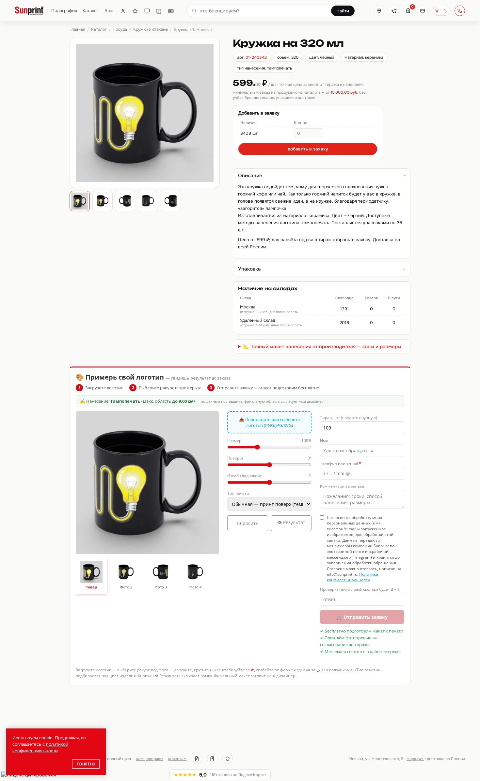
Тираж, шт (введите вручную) (348, 417)
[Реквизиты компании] (197, 759)
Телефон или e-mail (340, 463)
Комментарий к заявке (342, 486)
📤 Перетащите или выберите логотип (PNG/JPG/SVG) (269, 422)
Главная (77, 29)
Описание (250, 175)
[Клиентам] (123, 11)
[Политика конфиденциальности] (227, 759)
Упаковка (249, 269)
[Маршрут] (379, 11)
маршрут (415, 758)
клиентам (177, 758)
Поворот (269, 458)
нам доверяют (149, 758)
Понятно (86, 764)
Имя (324, 440)
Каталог (91, 10)
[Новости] (159, 11)
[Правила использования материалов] (212, 759)
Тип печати (238, 493)
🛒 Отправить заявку (362, 617)
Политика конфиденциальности (352, 577)
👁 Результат (291, 522)
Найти (342, 11)
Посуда (120, 29)
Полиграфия (64, 10)
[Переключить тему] (441, 11)
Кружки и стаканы (150, 29)
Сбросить (247, 523)
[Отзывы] (135, 11)
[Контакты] (171, 11)
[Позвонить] (460, 11)
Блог (109, 10)
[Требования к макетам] (147, 11)
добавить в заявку (308, 149)
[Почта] (422, 11)
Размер (269, 440)
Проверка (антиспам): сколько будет (360, 589)
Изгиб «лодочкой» (269, 475)
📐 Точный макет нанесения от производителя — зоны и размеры (322, 346)
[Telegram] (394, 11)
